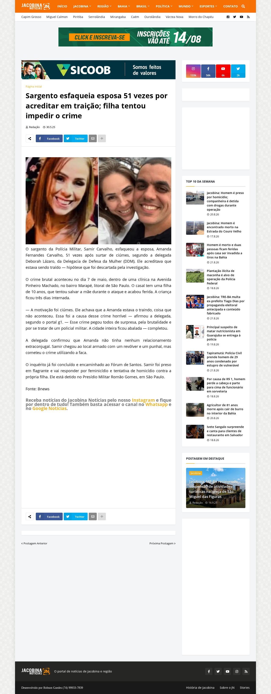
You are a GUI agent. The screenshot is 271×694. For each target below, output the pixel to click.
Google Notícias (49, 408)
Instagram (143, 400)
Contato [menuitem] (230, 6)
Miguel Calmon (57, 17)
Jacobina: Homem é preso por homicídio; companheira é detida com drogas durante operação (225, 201)
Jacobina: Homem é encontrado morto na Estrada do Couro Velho (224, 227)
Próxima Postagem (161, 543)
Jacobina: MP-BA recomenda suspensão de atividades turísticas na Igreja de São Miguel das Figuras (213, 489)
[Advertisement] (98, 459)
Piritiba (78, 17)
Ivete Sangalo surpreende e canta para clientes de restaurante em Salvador (225, 431)
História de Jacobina (200, 688)
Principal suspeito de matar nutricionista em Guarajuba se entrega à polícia (224, 333)
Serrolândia (96, 17)
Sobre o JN (227, 688)
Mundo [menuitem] (185, 6)
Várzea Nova (174, 17)
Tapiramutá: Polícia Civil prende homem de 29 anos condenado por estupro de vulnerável (224, 359)
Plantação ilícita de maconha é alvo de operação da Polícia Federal (221, 277)
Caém (135, 17)
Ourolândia (152, 17)
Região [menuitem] (103, 6)
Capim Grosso (31, 17)
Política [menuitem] (163, 6)
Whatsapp (156, 404)
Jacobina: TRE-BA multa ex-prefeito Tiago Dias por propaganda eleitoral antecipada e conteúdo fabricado (226, 305)
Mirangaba (118, 17)
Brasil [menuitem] (141, 6)
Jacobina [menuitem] (80, 6)
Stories (245, 688)
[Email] (93, 138)
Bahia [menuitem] (122, 6)
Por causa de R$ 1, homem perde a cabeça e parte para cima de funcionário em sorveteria (226, 385)
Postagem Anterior (35, 543)
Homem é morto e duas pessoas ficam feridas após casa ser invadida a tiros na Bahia (224, 251)
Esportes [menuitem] (207, 6)
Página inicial (34, 86)
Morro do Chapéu (201, 17)
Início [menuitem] (62, 6)
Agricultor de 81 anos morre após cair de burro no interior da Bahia (225, 409)
